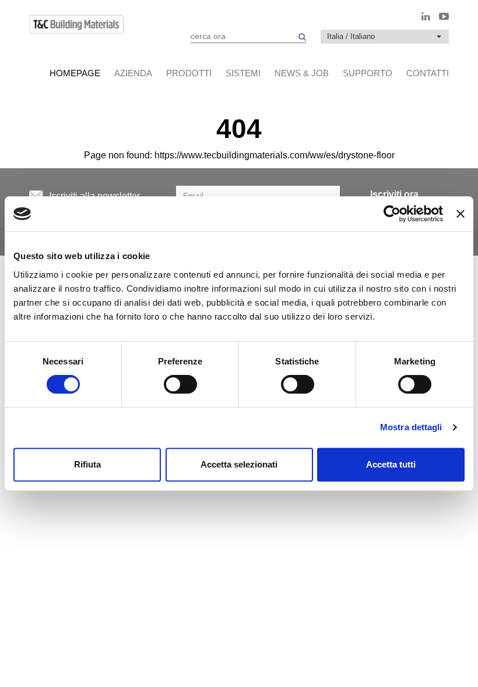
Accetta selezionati (239, 464)
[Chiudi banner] (460, 214)
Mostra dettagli (411, 427)
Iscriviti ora (394, 194)
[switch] (180, 384)
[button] (385, 37)
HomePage (75, 73)
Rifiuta (87, 464)
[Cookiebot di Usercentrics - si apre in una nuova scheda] (392, 213)
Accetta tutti (391, 464)
